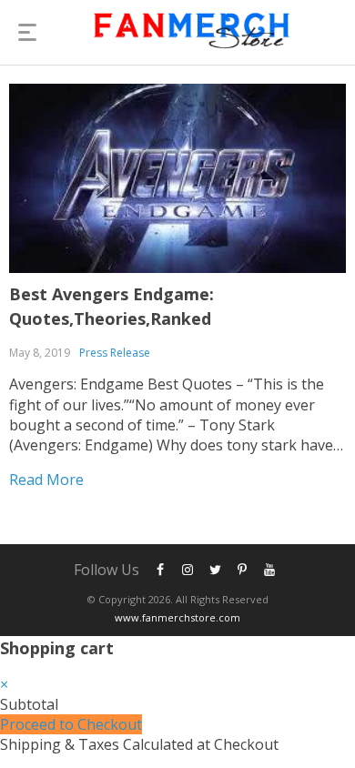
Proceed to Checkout (71, 724)
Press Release (114, 352)
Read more (46, 480)
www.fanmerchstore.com (177, 617)
